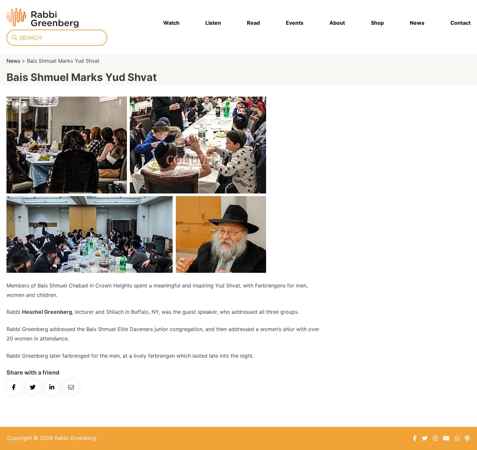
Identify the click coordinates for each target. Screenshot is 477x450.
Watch (171, 23)
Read (253, 23)
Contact (460, 23)
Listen (213, 23)
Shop (377, 23)
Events (294, 23)
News (417, 23)
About (337, 23)
